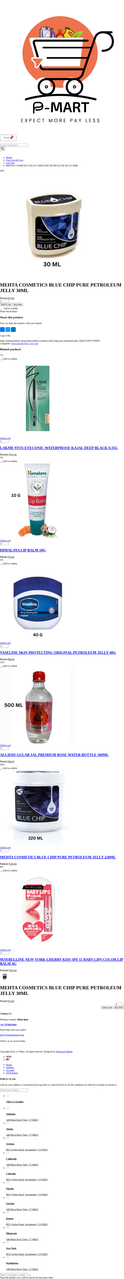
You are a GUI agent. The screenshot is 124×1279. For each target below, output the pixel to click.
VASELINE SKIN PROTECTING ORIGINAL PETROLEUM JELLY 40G (58, 652)
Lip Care (10, 163)
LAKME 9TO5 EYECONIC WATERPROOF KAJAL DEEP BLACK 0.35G (59, 448)
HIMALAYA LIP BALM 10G (23, 550)
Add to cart (6, 304)
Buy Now (18, 304)
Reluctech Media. (64, 1051)
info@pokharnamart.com (12, 1035)
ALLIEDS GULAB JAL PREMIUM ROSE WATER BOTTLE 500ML (54, 755)
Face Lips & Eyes (14, 160)
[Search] (2, 149)
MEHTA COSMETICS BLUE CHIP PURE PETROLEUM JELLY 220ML (58, 857)
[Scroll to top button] (119, 1265)
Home (9, 157)
